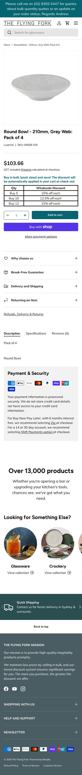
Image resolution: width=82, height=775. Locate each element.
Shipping (26, 169)
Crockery (57, 566)
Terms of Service (30, 765)
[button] (67, 23)
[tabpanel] (41, 350)
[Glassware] (20, 543)
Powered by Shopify (39, 759)
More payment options (41, 236)
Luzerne (9, 145)
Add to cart (55, 215)
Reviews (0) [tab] (60, 333)
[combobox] (41, 32)
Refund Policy (11, 765)
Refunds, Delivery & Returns (23, 314)
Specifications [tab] (36, 333)
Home (7, 45)
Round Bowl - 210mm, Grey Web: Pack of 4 (36, 45)
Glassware (20, 566)
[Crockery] (57, 543)
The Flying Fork (20, 759)
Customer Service (52, 765)
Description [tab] (12, 333)
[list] (41, 88)
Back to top (41, 626)
